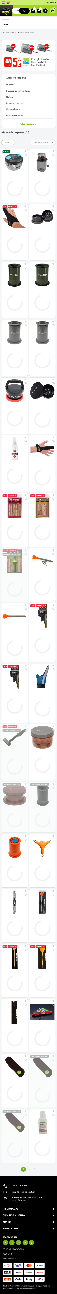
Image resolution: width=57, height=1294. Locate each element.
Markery (9, 97)
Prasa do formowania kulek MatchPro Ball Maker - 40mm (42, 354)
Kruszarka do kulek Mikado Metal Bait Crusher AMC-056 (42, 238)
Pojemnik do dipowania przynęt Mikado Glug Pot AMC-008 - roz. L (41, 758)
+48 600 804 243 (19, 1186)
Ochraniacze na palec (15, 103)
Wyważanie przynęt (14, 109)
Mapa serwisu (9, 1259)
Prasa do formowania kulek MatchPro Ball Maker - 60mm (15, 354)
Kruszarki (10, 85)
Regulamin (8, 1254)
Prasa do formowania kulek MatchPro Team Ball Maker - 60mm (42, 296)
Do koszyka (16, 199)
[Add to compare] (25, 155)
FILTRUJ (8, 142)
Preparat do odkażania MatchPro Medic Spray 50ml (13, 469)
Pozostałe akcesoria (14, 115)
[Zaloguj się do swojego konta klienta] (45, 11)
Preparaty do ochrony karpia (18, 91)
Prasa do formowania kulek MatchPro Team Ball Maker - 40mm (15, 296)
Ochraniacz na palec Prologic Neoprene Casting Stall (15, 761)
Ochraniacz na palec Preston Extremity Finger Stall (14, 238)
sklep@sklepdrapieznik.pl (23, 1192)
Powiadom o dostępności (14, 597)
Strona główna (7, 32)
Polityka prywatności (13, 1249)
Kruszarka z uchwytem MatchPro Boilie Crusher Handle (13, 411)
